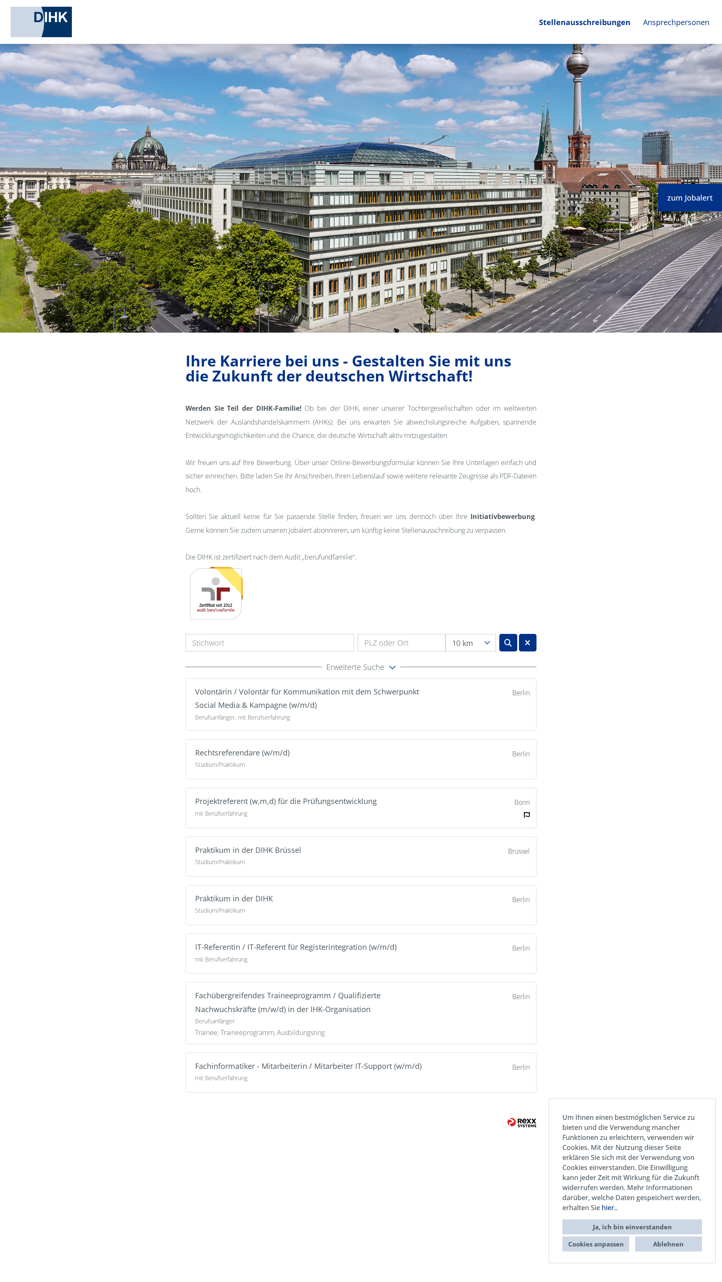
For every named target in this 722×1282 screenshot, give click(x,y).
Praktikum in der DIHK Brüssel (248, 850)
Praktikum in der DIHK (234, 898)
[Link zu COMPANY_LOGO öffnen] (41, 22)
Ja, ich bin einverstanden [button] (632, 1227)
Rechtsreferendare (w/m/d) (242, 753)
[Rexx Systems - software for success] (521, 1122)
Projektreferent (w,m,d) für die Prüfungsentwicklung (286, 801)
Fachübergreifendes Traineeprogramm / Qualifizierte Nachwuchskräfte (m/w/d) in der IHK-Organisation (288, 1002)
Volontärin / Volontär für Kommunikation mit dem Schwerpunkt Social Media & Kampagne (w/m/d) (307, 698)
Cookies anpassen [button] (596, 1244)
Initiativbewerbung (502, 516)
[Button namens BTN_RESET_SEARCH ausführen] (528, 642)
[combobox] (470, 642)
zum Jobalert (690, 198)
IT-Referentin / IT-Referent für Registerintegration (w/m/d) (296, 947)
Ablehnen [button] (668, 1244)
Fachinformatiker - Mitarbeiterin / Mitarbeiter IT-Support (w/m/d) (308, 1066)
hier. (609, 1207)
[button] (361, 667)
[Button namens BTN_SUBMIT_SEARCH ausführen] (508, 642)
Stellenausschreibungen (584, 22)
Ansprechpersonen (676, 22)
